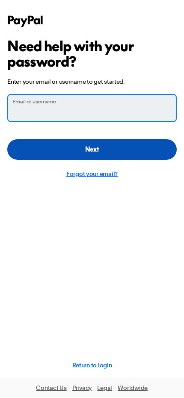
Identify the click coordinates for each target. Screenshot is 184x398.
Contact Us (51, 387)
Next (92, 149)
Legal (104, 387)
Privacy (82, 387)
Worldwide (132, 387)
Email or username (34, 102)
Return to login (92, 365)
